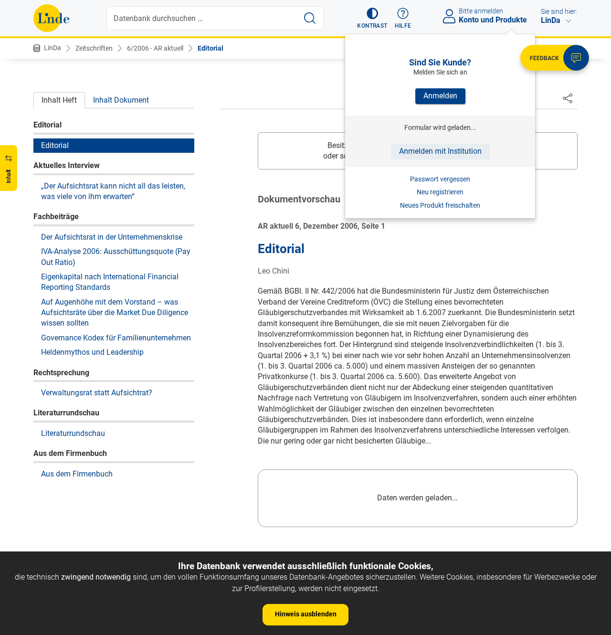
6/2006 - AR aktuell (155, 48)
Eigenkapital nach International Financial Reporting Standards (110, 282)
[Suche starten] (310, 18)
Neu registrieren (440, 192)
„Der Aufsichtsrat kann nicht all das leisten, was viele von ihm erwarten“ (113, 191)
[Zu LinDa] (51, 18)
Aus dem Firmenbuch (77, 473)
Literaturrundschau (73, 432)
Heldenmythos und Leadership (92, 352)
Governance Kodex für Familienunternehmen (116, 337)
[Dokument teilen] (567, 97)
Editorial (210, 48)
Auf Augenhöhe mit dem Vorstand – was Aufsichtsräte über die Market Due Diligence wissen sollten (114, 312)
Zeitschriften (94, 48)
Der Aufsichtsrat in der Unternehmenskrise (111, 236)
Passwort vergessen (440, 179)
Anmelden (440, 95)
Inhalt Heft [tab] (59, 100)
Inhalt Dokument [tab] (121, 100)
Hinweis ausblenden (306, 614)
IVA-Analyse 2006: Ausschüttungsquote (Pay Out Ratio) (115, 256)
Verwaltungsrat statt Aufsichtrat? (96, 392)
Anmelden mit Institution (440, 151)
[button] (372, 18)
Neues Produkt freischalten (440, 205)
